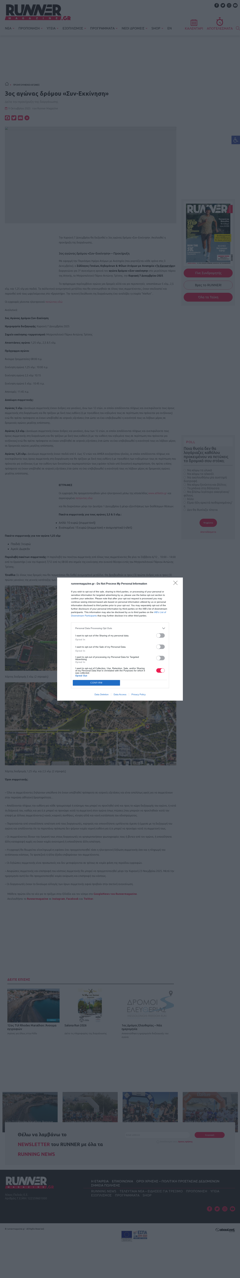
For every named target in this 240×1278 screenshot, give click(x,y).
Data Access (120, 694)
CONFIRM (96, 683)
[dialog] (120, 639)
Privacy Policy (138, 694)
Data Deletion (102, 694)
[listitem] (120, 628)
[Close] (176, 584)
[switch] (160, 635)
